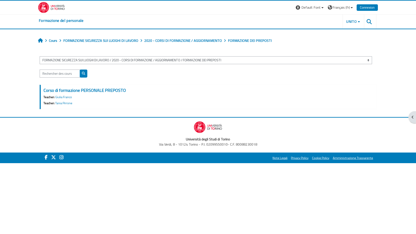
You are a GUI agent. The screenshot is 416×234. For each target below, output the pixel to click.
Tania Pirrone (63, 103)
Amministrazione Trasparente (353, 158)
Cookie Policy (320, 158)
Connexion (367, 7)
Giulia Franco (63, 97)
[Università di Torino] (51, 7)
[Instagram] (61, 157)
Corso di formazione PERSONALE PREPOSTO (85, 90)
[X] (53, 157)
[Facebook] (46, 157)
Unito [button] (351, 21)
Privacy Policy (300, 158)
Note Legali (280, 158)
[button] (310, 7)
